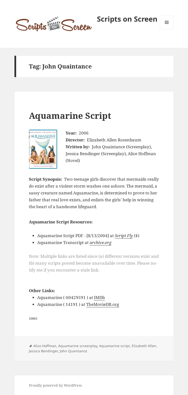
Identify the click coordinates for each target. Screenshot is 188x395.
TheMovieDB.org (102, 304)
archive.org (100, 242)
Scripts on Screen (127, 19)
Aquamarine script (114, 345)
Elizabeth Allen (144, 345)
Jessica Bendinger (43, 351)
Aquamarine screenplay (77, 345)
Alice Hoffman (44, 345)
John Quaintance (73, 351)
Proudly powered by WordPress (55, 385)
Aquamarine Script (70, 115)
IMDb (99, 297)
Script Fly (124, 235)
